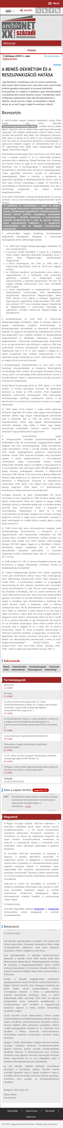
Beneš (6, 666)
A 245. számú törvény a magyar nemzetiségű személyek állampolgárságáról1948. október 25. (30, 758)
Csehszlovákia (19, 666)
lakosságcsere (35, 669)
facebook (51, 10)
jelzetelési (39, 908)
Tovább (28, 806)
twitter (45, 10)
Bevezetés (9, 686)
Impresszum (31, 1110)
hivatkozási (53, 908)
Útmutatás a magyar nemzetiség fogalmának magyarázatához (25, 747)
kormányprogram (37, 666)
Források (8, 695)
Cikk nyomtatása (51, 56)
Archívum (31, 1116)
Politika (57, 64)
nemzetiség (50, 669)
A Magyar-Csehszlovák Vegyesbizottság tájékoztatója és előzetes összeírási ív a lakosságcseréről (31, 769)
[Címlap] (19, 36)
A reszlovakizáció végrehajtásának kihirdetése (26, 737)
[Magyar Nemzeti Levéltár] (10, 13)
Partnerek (50, 1110)
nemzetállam (18, 669)
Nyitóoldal (12, 1110)
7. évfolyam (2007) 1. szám (16, 56)
